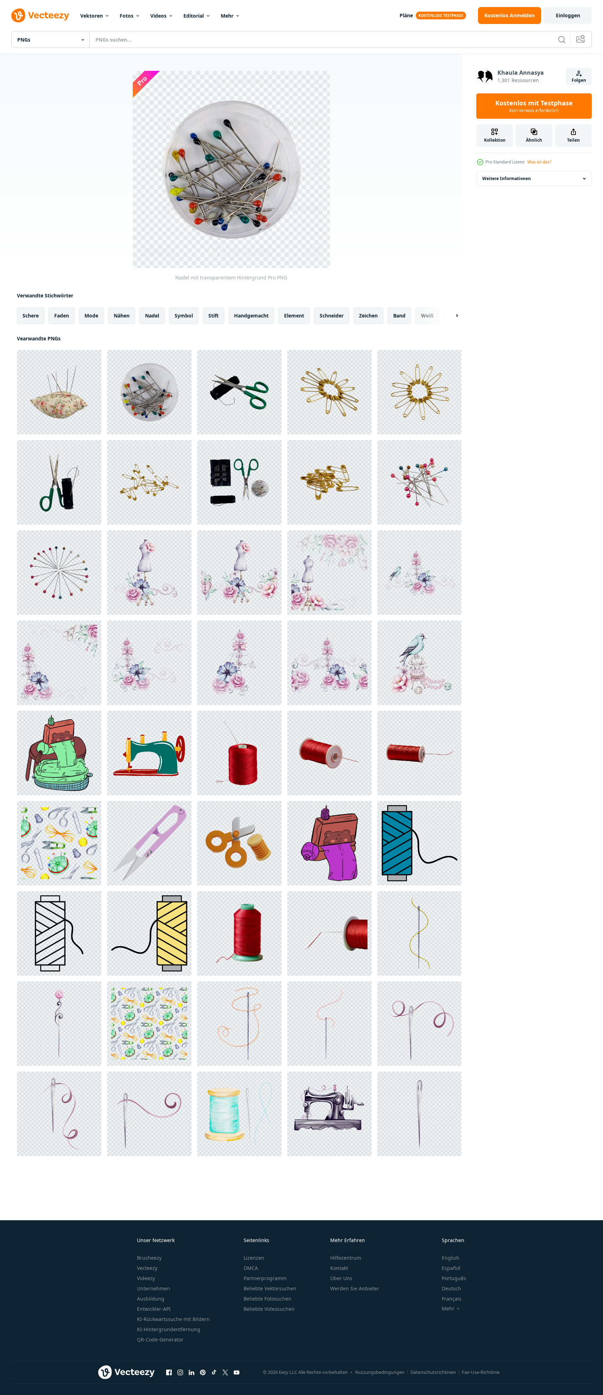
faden (61, 315)
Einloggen (568, 15)
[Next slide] (451, 315)
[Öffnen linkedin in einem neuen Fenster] (191, 1372)
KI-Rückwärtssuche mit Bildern (173, 1319)
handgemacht (251, 315)
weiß (427, 315)
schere (31, 315)
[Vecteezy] (40, 15)
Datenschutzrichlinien (433, 1372)
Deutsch (451, 1288)
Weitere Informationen (506, 178)
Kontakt (339, 1268)
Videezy (146, 1278)
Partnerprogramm (265, 1278)
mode (91, 315)
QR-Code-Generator (160, 1339)
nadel (152, 315)
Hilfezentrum (345, 1257)
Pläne (406, 15)
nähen (122, 315)
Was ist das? (539, 162)
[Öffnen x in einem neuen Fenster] (225, 1372)
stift (213, 315)
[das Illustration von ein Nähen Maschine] (59, 753)
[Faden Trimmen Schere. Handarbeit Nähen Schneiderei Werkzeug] (149, 843)
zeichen (368, 315)
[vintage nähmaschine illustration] (149, 753)
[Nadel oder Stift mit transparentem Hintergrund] (59, 392)
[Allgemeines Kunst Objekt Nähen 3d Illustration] (239, 843)
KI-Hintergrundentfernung (168, 1329)
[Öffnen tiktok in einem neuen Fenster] (214, 1372)
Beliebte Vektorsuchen (270, 1288)
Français (451, 1298)
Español (451, 1268)
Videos (158, 15)
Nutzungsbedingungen (379, 1372)
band (399, 315)
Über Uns (341, 1278)
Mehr (227, 15)
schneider (332, 315)
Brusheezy (149, 1257)
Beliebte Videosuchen (269, 1309)
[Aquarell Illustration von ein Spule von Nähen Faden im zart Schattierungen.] (239, 1114)
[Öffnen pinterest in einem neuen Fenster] (203, 1372)
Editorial (193, 15)
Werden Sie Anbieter (354, 1288)
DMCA (251, 1268)
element (294, 315)
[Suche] (562, 39)
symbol (184, 315)
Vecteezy (147, 1268)
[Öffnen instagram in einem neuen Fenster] (180, 1372)
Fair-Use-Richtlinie (481, 1372)
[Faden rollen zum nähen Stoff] (419, 843)
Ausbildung (150, 1298)
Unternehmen (153, 1288)
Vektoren (91, 15)
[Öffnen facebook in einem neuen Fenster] (169, 1372)
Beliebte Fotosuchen (267, 1298)
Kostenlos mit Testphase (534, 106)
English (450, 1257)
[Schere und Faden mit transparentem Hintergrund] (239, 392)
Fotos (126, 15)
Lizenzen (254, 1257)
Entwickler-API (154, 1309)
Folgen (579, 80)
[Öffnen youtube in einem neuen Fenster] (236, 1372)
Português (454, 1278)
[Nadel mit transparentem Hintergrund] (149, 392)
